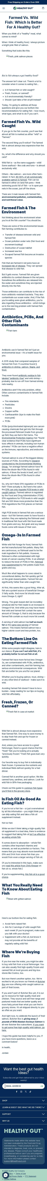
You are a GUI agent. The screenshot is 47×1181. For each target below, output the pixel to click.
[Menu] (2, 8)
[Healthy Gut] (23, 1131)
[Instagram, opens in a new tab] (21, 1092)
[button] (5, 1175)
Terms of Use (21, 1173)
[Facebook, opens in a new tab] (17, 1092)
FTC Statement (30, 1176)
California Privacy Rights (13, 1176)
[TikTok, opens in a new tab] (30, 1092)
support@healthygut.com (15, 1161)
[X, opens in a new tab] (26, 1092)
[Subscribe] (41, 1086)
